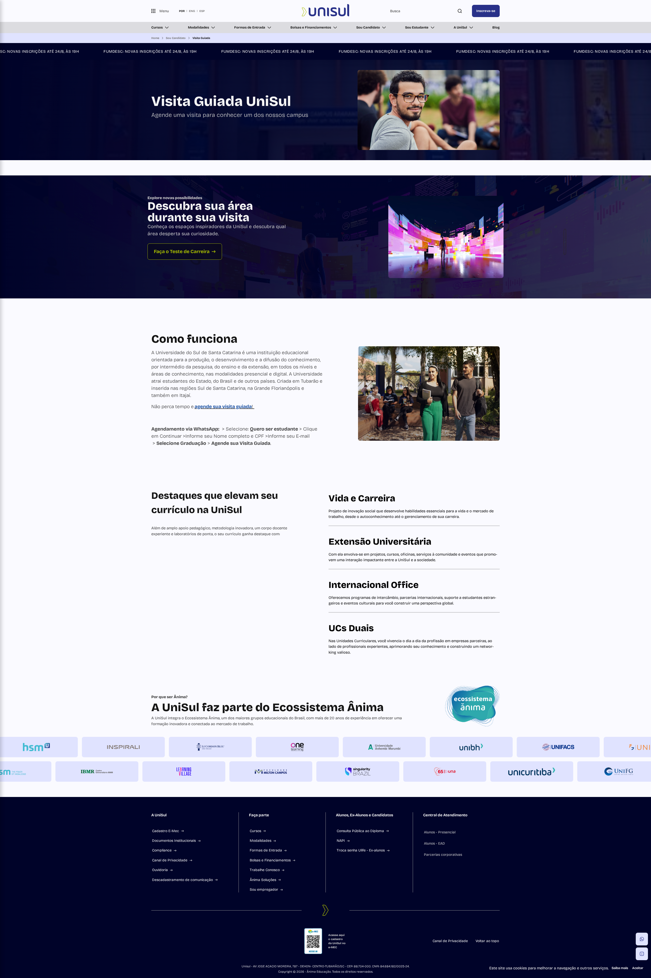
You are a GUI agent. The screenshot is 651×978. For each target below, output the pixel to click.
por (182, 11)
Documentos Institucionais (174, 840)
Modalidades (198, 27)
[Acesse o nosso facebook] (153, 941)
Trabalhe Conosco (265, 870)
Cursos (157, 27)
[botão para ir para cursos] (316, 146)
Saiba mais (620, 968)
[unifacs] (596, 747)
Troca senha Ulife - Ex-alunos (361, 850)
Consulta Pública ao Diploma (360, 831)
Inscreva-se (485, 11)
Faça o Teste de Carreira (182, 251)
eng (192, 11)
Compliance (162, 850)
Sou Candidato (368, 27)
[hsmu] (74, 747)
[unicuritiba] (493, 771)
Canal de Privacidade (169, 860)
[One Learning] (335, 747)
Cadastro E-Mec (165, 831)
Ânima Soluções (263, 880)
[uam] (422, 747)
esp (202, 11)
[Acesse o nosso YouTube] (190, 941)
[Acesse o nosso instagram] (166, 941)
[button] (642, 939)
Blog (496, 27)
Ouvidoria (160, 870)
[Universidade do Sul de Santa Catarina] (326, 11)
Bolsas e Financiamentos (310, 27)
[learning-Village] (146, 771)
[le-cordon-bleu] (248, 747)
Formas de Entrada (249, 27)
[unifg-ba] (580, 771)
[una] (407, 771)
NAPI (341, 840)
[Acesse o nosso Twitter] (178, 941)
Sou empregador (264, 889)
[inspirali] (161, 747)
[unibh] (509, 747)
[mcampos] (233, 771)
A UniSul (460, 27)
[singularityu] (320, 771)
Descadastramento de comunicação (182, 880)
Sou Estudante (416, 27)
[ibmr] (59, 771)
